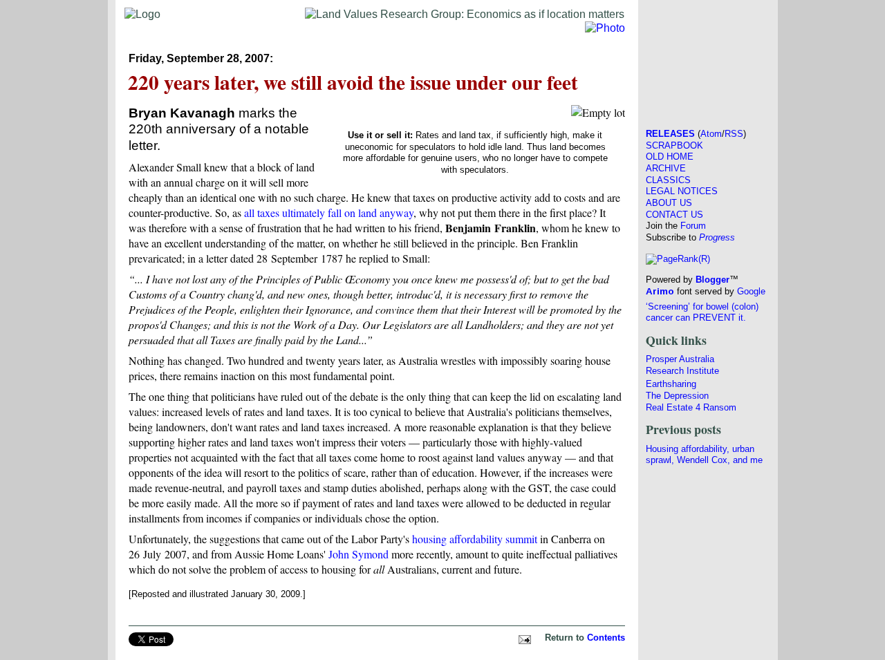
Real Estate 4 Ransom (691, 407)
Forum (693, 225)
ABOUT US (669, 203)
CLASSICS (668, 180)
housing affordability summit (474, 538)
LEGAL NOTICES (682, 191)
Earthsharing (671, 384)
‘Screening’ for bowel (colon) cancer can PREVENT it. (702, 312)
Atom (711, 134)
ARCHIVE (666, 168)
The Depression (677, 395)
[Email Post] (522, 637)
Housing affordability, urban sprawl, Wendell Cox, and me (704, 455)
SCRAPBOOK (674, 145)
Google (751, 291)
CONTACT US (674, 214)
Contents (606, 637)
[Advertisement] (708, 59)
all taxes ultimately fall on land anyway (328, 212)
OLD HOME (669, 156)
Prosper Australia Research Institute (682, 365)
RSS (734, 134)
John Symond (358, 554)
